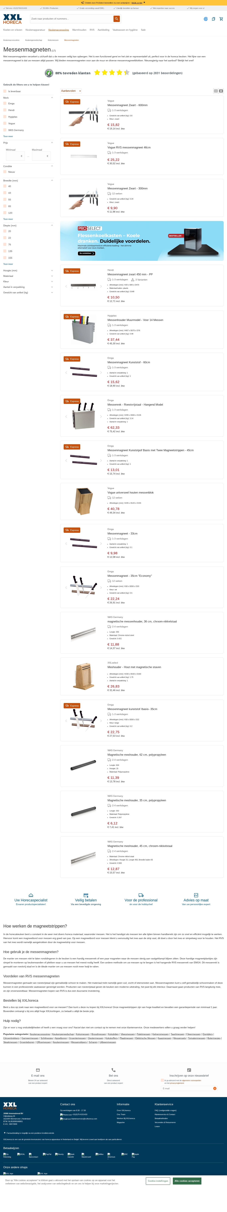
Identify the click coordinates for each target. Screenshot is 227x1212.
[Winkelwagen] (221, 19)
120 (10, 213)
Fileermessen (193, 1034)
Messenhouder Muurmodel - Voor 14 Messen (135, 320)
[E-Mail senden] (215, 1088)
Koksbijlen (113, 1034)
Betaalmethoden (161, 1118)
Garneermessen (30, 1038)
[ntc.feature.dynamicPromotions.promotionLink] (142, 241)
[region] (113, 1193)
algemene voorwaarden (191, 1080)
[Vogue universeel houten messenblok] (84, 501)
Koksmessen (82, 1034)
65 (9, 206)
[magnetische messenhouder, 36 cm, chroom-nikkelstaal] (84, 633)
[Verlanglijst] (213, 19)
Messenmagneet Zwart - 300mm (128, 188)
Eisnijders (208, 1034)
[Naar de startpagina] (12, 19)
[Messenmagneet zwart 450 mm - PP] (84, 286)
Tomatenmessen (196, 1038)
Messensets (179, 1038)
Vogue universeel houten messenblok (131, 492)
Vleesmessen (128, 1034)
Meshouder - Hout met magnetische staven (134, 667)
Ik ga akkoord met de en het (183, 1081)
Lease (157, 1126)
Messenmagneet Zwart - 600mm (128, 105)
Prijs (5, 142)
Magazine (121, 1122)
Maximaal (40, 152)
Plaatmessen (126, 1038)
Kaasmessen (164, 1038)
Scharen (93, 1042)
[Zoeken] (117, 19)
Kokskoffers (111, 1038)
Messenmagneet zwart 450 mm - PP (130, 274)
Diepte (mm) (9, 225)
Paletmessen (143, 1034)
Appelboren (61, 1038)
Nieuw (11, 172)
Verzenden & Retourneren (165, 1122)
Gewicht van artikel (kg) (15, 292)
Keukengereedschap (63, 1034)
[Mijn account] (206, 19)
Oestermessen (95, 1038)
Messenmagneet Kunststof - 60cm (129, 362)
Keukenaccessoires (40, 1034)
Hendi (11, 110)
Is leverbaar (14, 91)
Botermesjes (214, 1038)
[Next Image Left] (66, 285)
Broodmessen (98, 1034)
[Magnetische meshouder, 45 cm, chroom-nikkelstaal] (84, 857)
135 (10, 251)
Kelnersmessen (160, 1034)
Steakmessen (10, 1042)
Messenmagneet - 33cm (122, 533)
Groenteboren (27, 1042)
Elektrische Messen (145, 1038)
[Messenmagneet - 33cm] (84, 543)
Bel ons (113, 1075)
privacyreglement (177, 1083)
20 (9, 231)
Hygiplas (12, 116)
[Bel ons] (113, 1070)
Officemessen (43, 1042)
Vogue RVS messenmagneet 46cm (129, 147)
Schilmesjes (47, 1038)
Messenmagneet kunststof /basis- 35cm (132, 709)
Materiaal (8, 276)
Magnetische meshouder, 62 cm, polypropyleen (137, 754)
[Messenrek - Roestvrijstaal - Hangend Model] (84, 416)
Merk (6, 97)
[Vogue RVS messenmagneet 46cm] (84, 156)
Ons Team (121, 1114)
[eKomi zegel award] (49, 73)
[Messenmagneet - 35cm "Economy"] (84, 587)
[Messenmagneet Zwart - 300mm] (84, 198)
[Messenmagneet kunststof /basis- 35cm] (84, 720)
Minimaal (14, 152)
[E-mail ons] (38, 1070)
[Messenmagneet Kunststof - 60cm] (84, 372)
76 (9, 244)
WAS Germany (16, 130)
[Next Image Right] (101, 285)
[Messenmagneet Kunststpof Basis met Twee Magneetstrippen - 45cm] (84, 460)
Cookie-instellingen (158, 1181)
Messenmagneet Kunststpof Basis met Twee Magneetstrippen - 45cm (151, 450)
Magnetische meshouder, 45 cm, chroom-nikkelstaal (140, 846)
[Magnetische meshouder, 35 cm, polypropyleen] (84, 812)
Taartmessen (177, 1034)
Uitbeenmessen (108, 1042)
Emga (11, 103)
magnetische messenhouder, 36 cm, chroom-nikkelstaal (142, 621)
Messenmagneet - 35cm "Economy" (130, 575)
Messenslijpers (79, 1042)
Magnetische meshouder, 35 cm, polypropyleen (137, 800)
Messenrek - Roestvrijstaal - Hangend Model (135, 404)
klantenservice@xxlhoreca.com (84, 1119)
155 (10, 257)
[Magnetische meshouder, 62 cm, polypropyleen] (84, 766)
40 (9, 186)
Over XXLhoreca (123, 1110)
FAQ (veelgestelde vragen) (165, 1110)
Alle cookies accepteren (187, 1181)
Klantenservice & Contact (165, 1114)
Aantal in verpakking (14, 287)
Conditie (7, 166)
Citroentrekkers (11, 1038)
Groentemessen (77, 1038)
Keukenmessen (61, 1042)
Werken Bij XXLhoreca (126, 1118)
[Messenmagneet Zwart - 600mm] (84, 115)
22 (9, 238)
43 (9, 193)
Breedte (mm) (10, 180)
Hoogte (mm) (10, 270)
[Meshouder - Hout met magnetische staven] (84, 677)
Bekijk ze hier (137, 3)
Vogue (11, 123)
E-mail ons (38, 1075)
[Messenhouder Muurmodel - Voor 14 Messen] (84, 330)
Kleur (6, 281)
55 (9, 199)
